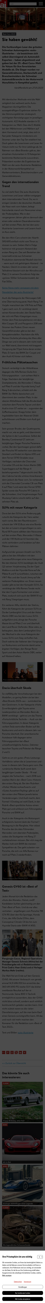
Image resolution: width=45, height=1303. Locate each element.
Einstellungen (22, 1287)
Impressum (27, 1281)
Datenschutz (18, 1281)
